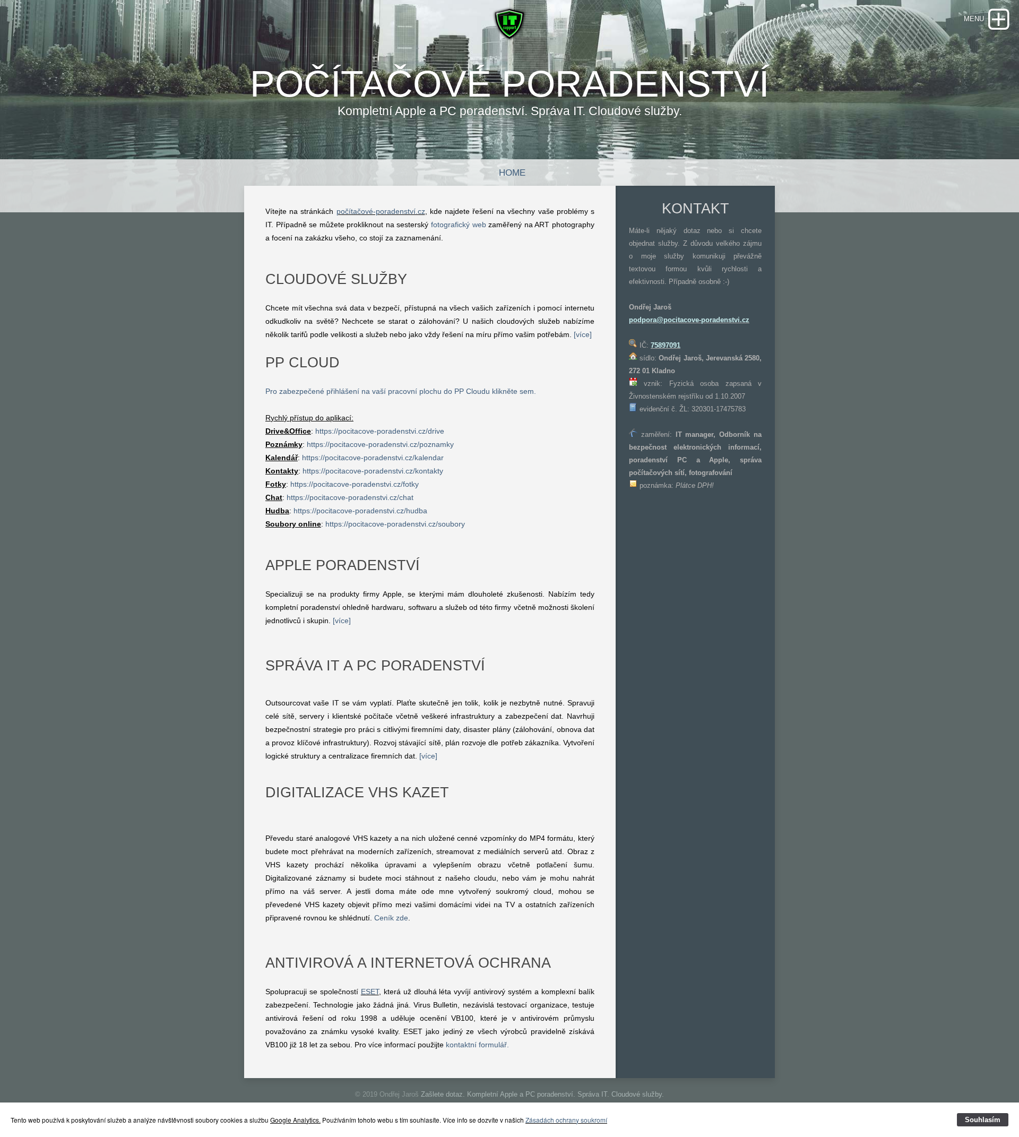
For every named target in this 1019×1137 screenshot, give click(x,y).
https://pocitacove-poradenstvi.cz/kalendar (373, 457)
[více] (583, 334)
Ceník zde (391, 918)
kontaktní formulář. (477, 1044)
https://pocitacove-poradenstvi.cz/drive (379, 431)
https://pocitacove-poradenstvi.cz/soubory (395, 524)
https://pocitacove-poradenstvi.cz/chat (350, 497)
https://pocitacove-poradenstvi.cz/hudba (360, 510)
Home (512, 173)
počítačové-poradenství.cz (380, 211)
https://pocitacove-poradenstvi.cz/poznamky (380, 444)
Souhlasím (982, 1120)
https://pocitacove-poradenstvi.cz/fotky (354, 484)
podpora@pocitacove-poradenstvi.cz (689, 320)
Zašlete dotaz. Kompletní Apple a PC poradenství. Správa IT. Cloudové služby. (542, 1094)
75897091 (665, 345)
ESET (370, 991)
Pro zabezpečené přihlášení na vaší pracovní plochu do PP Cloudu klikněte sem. (400, 391)
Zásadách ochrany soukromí (566, 1119)
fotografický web (458, 224)
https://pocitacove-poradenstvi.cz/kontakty (373, 471)
